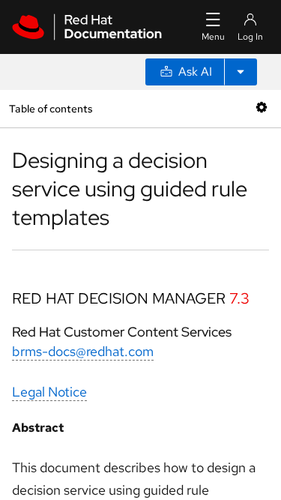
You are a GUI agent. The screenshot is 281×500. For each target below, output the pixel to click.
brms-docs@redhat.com (83, 351)
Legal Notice (49, 391)
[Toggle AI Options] (240, 71)
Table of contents (50, 108)
